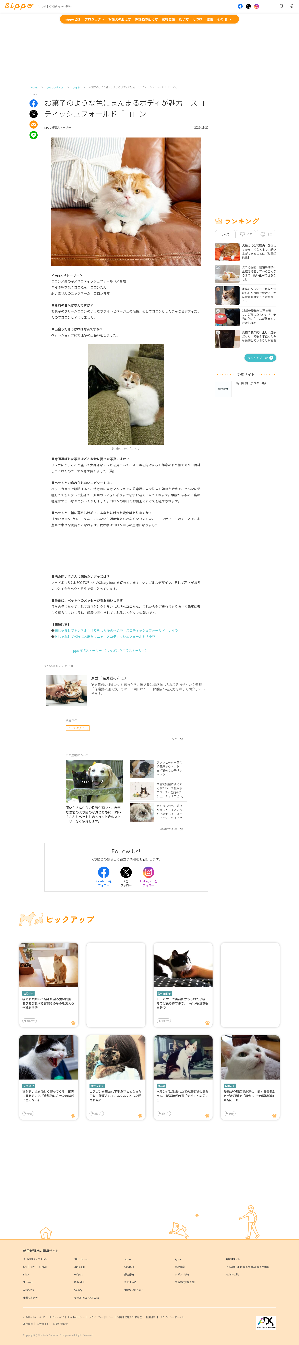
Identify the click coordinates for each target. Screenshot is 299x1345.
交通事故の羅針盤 (184, 1282)
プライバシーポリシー (101, 1317)
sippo (127, 1259)
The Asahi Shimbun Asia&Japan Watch (247, 1266)
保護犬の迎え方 (119, 19)
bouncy (78, 1289)
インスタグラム (77, 728)
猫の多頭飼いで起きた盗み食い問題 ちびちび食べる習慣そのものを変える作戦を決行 (48, 1003)
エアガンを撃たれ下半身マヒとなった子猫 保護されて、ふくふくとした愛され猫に (115, 1095)
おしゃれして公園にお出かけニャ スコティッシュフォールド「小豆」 (106, 636)
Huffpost (78, 1274)
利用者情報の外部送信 (129, 1317)
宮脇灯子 (28, 993)
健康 (209, 19)
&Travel (43, 1266)
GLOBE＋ (129, 1266)
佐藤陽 (161, 1086)
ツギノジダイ (182, 1274)
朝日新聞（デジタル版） (36, 1259)
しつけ (197, 19)
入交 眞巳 (29, 1086)
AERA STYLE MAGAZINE (86, 1297)
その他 (222, 19)
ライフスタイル (55, 87)
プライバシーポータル (172, 1317)
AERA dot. (79, 1282)
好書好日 (129, 1274)
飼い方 (184, 19)
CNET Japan (80, 1259)
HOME (34, 87)
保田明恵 (230, 1086)
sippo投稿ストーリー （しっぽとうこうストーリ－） (109, 650)
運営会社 (28, 1323)
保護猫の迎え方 (146, 19)
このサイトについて (34, 1317)
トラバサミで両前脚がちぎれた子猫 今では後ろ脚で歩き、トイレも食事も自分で (182, 1003)
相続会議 (180, 1266)
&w (33, 1266)
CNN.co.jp (79, 1266)
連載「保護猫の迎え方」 (111, 678)
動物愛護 (168, 19)
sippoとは (73, 19)
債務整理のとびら (134, 1289)
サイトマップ (56, 1317)
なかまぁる (130, 1282)
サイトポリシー (76, 1317)
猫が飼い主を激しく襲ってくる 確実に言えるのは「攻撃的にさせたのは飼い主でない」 (48, 1095)
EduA (26, 1274)
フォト (76, 87)
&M (25, 1266)
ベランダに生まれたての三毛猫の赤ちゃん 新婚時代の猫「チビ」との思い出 (182, 1095)
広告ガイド (43, 1323)
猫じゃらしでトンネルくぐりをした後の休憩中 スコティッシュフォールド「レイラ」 (118, 630)
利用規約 (151, 1317)
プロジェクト (94, 19)
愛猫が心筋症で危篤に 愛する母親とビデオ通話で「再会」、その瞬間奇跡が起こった (250, 1095)
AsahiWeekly (232, 1274)
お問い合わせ (60, 1323)
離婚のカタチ (30, 1297)
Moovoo (28, 1282)
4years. (179, 1259)
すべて (225, 234)
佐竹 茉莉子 (164, 993)
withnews (28, 1289)
